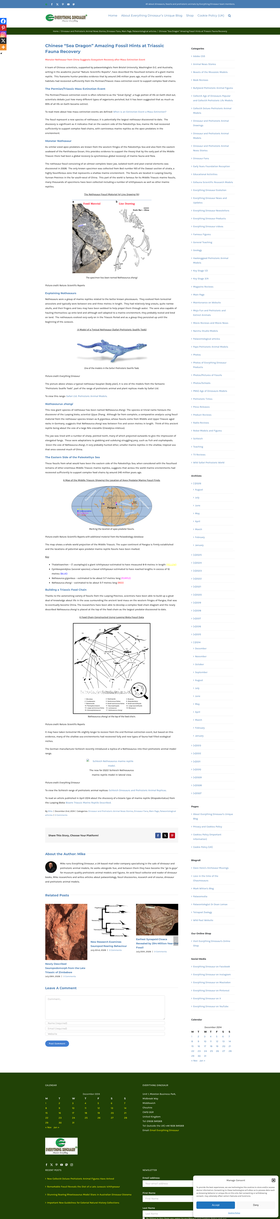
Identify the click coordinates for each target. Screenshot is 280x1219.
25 (211, 1051)
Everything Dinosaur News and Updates (210, 200)
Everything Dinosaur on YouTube (210, 1006)
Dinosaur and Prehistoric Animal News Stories (110, 811)
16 (199, 1046)
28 (230, 1051)
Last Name (149, 1208)
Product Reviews (202, 414)
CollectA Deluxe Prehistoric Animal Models (212, 110)
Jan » (202, 1060)
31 (205, 1055)
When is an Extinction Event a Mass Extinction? (139, 111)
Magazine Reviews (203, 286)
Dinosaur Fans (141, 811)
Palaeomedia (200, 896)
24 (205, 1051)
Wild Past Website (203, 920)
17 (205, 1046)
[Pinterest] (3, 27)
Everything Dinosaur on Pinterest (211, 990)
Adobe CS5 (199, 56)
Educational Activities (205, 174)
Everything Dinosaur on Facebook (211, 966)
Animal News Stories (204, 64)
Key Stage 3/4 (200, 278)
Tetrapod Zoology (202, 912)
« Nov (194, 1060)
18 (211, 1046)
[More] (3, 47)
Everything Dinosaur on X (207, 998)
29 (192, 1055)
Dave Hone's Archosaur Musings (211, 867)
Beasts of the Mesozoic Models (210, 72)
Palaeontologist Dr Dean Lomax (210, 904)
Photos (197, 354)
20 (223, 1046)
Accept (215, 1205)
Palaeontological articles (206, 338)
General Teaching (202, 242)
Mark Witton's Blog (203, 888)
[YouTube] (61, 1164)
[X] (3, 40)
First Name (149, 1192)
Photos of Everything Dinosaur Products (209, 365)
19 (217, 1046)
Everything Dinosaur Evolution (209, 190)
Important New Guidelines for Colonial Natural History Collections (83, 1202)
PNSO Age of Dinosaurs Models (210, 390)
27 (223, 1051)
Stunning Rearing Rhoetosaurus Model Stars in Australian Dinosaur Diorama (89, 1194)
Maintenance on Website (207, 302)
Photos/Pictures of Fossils (207, 375)
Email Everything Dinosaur (164, 1130)
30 (199, 1055)
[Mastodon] (66, 1164)
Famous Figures (202, 234)
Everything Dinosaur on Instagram (212, 974)
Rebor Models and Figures (207, 430)
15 (192, 1046)
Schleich (198, 438)
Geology (197, 250)
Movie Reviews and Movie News (210, 322)
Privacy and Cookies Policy (207, 826)
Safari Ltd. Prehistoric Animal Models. (86, 396)
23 (199, 1051)
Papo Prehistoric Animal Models (210, 346)
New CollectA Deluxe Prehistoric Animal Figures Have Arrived (80, 1178)
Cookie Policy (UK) (203, 847)
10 (205, 1041)
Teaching (198, 446)
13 (223, 1041)
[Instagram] (3, 34)
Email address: (151, 1177)
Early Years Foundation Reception (211, 166)
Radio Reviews (201, 422)
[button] (273, 1180)
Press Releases (201, 406)
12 (217, 1041)
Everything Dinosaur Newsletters (211, 210)
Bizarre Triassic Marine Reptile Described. (88, 802)
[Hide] (1, 53)
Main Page (154, 811)
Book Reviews (200, 80)
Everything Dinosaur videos (208, 226)
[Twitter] (51, 1164)
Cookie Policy (234, 1213)
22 (192, 1051)
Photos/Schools (201, 383)
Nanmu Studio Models (205, 330)
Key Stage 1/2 (200, 270)
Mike (50, 811)
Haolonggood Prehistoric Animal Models (210, 260)
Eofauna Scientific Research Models (213, 182)
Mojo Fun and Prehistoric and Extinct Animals (209, 312)
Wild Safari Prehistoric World (208, 462)
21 (230, 1046)
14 (230, 1041)
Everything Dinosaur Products (209, 218)
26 (217, 1051)
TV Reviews (199, 454)
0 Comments (61, 815)
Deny (256, 1205)
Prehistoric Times (202, 398)
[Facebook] (3, 21)
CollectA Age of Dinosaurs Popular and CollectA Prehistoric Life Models (213, 98)
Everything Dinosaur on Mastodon (212, 982)
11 (211, 1041)
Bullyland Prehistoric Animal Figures (213, 87)
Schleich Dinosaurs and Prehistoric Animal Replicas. (138, 790)
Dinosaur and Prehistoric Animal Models (211, 135)
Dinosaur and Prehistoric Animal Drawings (211, 123)
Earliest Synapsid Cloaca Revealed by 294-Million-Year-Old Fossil (112, 943)
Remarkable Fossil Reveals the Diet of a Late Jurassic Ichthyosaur (155, 943)
